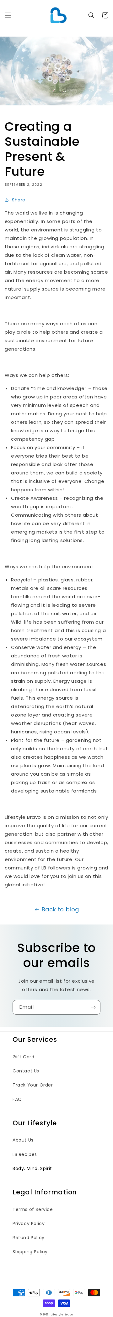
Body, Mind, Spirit (32, 1168)
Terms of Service (33, 1209)
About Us (23, 1140)
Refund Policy (29, 1237)
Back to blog (60, 909)
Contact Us (26, 1071)
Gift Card (23, 1057)
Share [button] (18, 200)
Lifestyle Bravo (62, 1314)
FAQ (17, 1099)
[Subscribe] (93, 1007)
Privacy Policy (29, 1223)
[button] (8, 15)
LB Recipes (25, 1154)
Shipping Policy (30, 1252)
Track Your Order (33, 1085)
